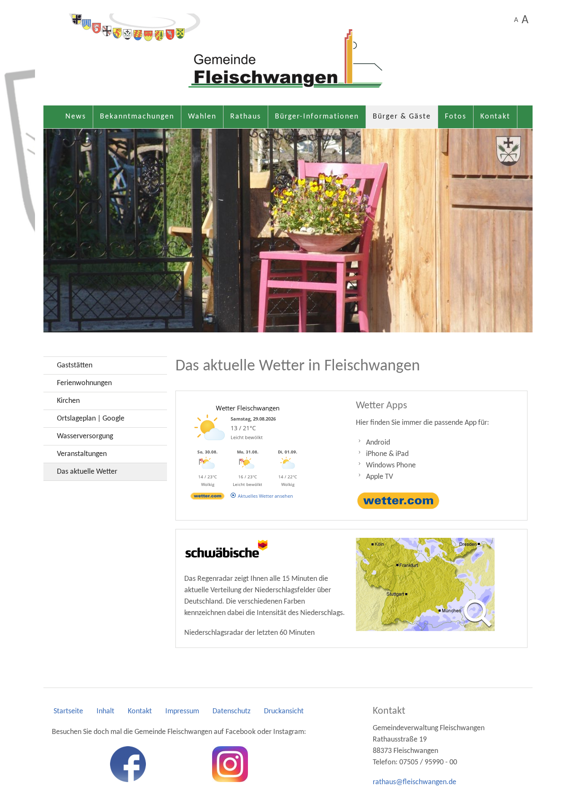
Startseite (68, 711)
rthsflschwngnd (412, 782)
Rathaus (245, 117)
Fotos (455, 117)
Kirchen (68, 401)
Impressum (182, 711)
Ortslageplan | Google (90, 419)
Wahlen (202, 117)
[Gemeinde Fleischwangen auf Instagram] (230, 764)
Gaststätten (74, 365)
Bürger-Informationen (317, 117)
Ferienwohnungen (84, 383)
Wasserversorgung (85, 436)
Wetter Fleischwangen (248, 408)
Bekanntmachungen (137, 117)
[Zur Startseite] (288, 56)
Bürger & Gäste (402, 117)
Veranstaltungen (82, 454)
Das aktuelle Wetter (87, 472)
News (75, 117)
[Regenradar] (425, 584)
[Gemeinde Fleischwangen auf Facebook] (128, 764)
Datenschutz (231, 711)
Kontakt (495, 117)
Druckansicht (284, 711)
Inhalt (105, 711)
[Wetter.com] (398, 501)
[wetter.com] (207, 497)
